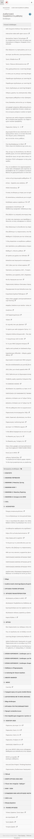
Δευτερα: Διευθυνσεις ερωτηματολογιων (19, 54)
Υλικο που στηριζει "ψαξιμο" (15, 784)
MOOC (8, 682)
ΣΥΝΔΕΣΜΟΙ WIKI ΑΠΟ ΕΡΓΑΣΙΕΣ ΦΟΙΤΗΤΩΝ (19, 793)
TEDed (8, 320)
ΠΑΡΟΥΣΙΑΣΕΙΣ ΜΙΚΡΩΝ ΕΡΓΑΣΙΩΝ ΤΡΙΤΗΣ (19, 567)
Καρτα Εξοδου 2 (11, 617)
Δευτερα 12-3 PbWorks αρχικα (15, 427)
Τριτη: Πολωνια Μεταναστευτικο (16, 64)
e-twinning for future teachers (15, 673)
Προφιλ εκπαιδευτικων (13, 711)
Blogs (7, 579)
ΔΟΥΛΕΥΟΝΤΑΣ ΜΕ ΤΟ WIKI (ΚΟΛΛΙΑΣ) (17, 697)
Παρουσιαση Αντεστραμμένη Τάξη (17, 412)
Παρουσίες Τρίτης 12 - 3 (14, 127)
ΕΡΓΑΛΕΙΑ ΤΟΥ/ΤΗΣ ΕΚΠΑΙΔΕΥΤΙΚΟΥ (17, 706)
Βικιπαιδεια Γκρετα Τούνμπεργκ (16, 38)
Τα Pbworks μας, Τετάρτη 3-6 (15, 441)
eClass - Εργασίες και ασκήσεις (16, 183)
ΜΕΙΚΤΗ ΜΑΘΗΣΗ (11, 677)
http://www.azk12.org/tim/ (14, 538)
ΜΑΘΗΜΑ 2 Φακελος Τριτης (14, 482)
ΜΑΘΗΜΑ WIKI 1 (10, 487)
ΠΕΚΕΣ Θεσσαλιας (12, 188)
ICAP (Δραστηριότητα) (13, 315)
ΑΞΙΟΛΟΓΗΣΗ (10, 506)
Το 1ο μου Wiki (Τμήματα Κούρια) (16, 344)
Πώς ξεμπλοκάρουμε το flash (15, 144)
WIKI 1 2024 (9, 788)
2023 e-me (8, 798)
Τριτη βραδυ (10, 822)
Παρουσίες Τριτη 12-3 (13, 730)
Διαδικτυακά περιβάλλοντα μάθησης (20, 7)
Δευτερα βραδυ (11, 817)
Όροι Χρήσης (21, 835)
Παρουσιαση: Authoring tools (15, 422)
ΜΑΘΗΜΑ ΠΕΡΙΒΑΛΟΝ (12, 478)
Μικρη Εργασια (10, 803)
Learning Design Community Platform (18, 636)
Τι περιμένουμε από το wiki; (15, 339)
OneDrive (9, 310)
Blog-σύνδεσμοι (10, 701)
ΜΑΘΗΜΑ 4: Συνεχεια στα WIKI (15, 497)
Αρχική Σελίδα (6, 7)
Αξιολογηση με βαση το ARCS (15, 598)
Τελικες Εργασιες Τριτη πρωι (15, 812)
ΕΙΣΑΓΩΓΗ (8, 473)
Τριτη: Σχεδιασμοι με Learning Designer (19, 88)
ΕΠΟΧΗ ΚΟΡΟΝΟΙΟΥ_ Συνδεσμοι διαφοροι (19, 663)
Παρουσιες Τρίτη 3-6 (13, 735)
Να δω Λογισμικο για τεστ (14, 279)
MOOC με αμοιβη (12, 757)
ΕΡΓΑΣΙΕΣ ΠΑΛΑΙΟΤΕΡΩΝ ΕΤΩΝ (16, 593)
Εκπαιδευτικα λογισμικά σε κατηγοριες (18, 260)
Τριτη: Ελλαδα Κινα (12, 59)
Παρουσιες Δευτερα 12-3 (14, 725)
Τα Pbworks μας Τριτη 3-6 (14, 436)
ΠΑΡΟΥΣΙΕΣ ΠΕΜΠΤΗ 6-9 (14, 744)
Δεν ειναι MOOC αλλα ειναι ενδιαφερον (19, 749)
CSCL (6, 502)
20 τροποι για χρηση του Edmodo (17, 255)
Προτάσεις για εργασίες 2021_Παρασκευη (19, 275)
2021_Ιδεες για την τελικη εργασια (17, 265)
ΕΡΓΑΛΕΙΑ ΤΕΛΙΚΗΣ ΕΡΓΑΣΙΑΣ (14, 589)
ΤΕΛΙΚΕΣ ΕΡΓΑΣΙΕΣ (11, 807)
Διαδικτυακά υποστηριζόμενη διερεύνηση (19, 584)
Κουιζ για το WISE (12, 453)
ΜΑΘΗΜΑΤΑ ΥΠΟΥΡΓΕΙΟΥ (14, 207)
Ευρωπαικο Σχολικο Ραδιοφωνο (16, 294)
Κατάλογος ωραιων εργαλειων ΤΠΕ (17, 202)
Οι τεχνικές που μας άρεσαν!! (15, 324)
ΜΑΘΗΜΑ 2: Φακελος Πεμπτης (15, 492)
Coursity (9, 687)
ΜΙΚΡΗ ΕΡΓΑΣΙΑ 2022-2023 (13, 779)
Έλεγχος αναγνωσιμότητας (14, 511)
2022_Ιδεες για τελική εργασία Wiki (17, 369)
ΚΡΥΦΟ (8, 622)
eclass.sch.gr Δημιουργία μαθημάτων (18, 178)
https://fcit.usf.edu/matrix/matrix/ (17, 533)
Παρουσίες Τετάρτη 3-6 (13, 740)
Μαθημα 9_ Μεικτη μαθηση (15, 251)
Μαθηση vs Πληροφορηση (14, 668)
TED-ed (7, 774)
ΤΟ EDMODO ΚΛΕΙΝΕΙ (13, 384)
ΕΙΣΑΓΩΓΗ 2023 (11, 721)
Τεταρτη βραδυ (11, 827)
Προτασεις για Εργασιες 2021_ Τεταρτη (18, 270)
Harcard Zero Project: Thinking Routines (19, 764)
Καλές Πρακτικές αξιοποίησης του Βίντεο (19, 417)
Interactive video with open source (17, 33)
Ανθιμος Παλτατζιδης (13, 457)
